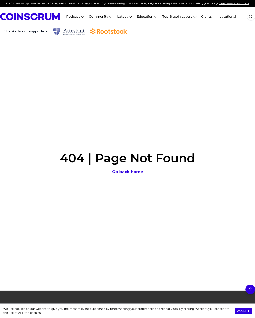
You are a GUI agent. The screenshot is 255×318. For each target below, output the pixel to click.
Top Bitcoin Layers (177, 16)
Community (98, 16)
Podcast (73, 16)
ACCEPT (243, 311)
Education (145, 16)
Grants (206, 16)
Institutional (226, 16)
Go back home (127, 171)
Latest (122, 16)
